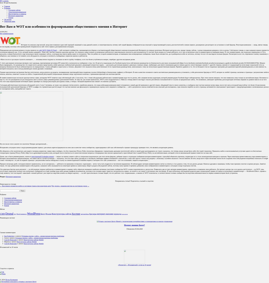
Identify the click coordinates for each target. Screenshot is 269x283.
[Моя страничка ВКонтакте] (2, 272)
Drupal (9, 213)
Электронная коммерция (17, 12)
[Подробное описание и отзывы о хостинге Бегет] (18, 281)
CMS (2, 214)
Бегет (43, 214)
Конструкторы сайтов (61, 214)
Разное (10, 18)
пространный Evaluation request (42, 156)
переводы (117, 214)
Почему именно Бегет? (134, 225)
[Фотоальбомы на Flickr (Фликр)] (3, 274)
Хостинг (76, 213)
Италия (48, 214)
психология (125, 214)
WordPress (33, 213)
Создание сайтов (14, 10)
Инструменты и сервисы (17, 14)
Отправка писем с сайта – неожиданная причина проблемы (42, 236)
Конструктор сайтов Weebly (34, 240)
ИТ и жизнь (4, 1)
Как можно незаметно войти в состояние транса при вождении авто (25, 186)
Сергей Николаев (10, 240)
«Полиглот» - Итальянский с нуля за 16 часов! (134, 265)
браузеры (93, 214)
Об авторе (7, 19)
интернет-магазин (105, 214)
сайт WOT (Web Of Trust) (48, 50)
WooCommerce (21, 214)
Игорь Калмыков (11, 280)
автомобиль (85, 214)
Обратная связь (9, 21)
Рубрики (7, 8)
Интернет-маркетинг (15, 16)
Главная (7, 6)
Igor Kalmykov (9, 236)
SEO (15, 214)
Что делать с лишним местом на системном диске (70, 186)
